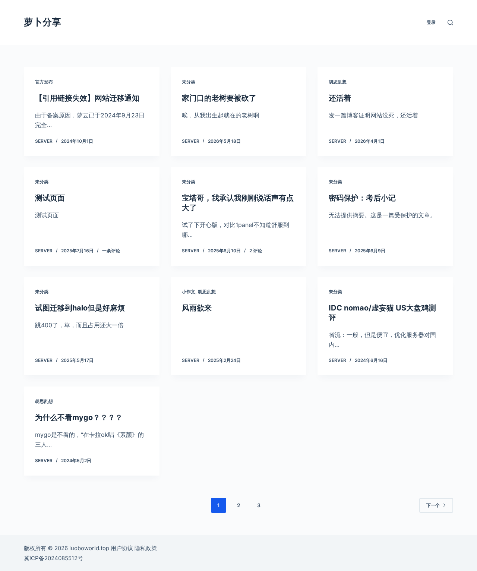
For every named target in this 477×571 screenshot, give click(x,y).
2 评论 (255, 250)
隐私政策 (146, 548)
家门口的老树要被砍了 (219, 98)
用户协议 (122, 548)
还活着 (340, 98)
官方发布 (44, 82)
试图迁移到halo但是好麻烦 (80, 307)
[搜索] (450, 22)
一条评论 (111, 250)
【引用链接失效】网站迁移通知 (87, 98)
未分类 (188, 82)
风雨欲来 (197, 307)
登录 (431, 22)
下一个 (433, 505)
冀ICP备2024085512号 (53, 558)
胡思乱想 (338, 82)
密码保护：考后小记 (362, 197)
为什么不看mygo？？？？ (79, 417)
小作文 (188, 291)
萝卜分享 (42, 22)
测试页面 (50, 197)
